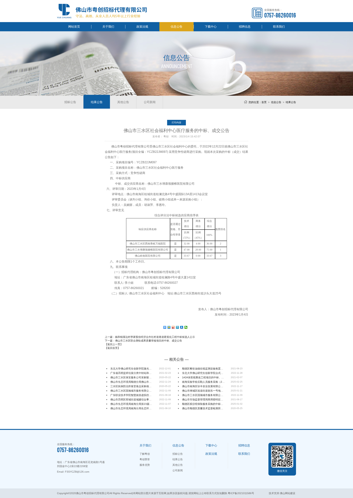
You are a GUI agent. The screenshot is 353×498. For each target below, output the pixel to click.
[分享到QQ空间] (169, 327)
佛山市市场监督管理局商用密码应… (202, 399)
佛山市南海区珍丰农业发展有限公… (202, 386)
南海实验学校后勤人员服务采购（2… (203, 381)
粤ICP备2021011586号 (241, 493)
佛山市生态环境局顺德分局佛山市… (130, 381)
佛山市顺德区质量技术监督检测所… (202, 408)
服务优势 (145, 464)
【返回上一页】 (114, 344)
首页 (264, 102)
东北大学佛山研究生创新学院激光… (130, 368)
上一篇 (150, 336)
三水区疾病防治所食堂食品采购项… (130, 386)
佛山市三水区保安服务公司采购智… (130, 377)
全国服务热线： (280, 13)
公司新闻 (150, 102)
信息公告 (176, 26)
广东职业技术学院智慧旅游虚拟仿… (130, 395)
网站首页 (74, 26)
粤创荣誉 (145, 459)
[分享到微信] (186, 327)
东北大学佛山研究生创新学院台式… (202, 373)
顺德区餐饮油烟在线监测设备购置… (202, 368)
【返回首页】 (112, 347)
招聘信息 (245, 26)
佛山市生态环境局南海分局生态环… (130, 408)
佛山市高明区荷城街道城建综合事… (130, 399)
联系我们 (279, 26)
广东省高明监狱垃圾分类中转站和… (130, 373)
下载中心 (211, 26)
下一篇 (143, 340)
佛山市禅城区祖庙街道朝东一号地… (202, 390)
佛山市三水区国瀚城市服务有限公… (130, 390)
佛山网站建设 (287, 493)
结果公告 (97, 102)
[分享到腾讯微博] (177, 327)
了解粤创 (145, 453)
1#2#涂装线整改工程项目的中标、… (203, 377)
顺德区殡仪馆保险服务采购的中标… (202, 403)
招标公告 (70, 102)
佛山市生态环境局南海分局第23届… (131, 403)
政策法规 (142, 26)
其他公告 (123, 102)
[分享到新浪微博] (173, 327)
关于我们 (108, 26)
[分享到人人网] (181, 327)
